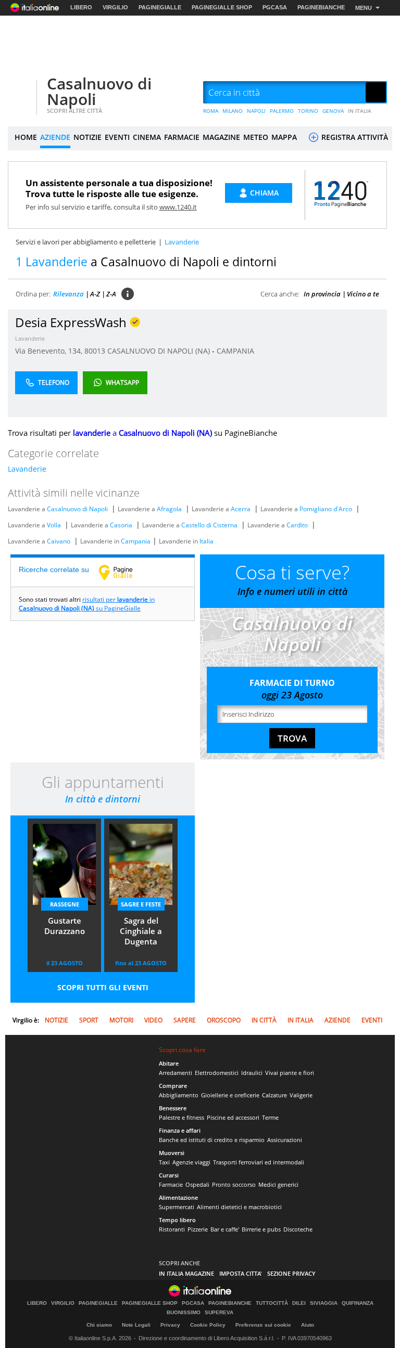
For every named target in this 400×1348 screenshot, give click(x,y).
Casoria (121, 525)
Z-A (111, 294)
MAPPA (284, 137)
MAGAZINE (221, 137)
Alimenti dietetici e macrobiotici (239, 1207)
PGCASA (274, 7)
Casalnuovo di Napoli (99, 91)
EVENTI (117, 137)
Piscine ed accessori (233, 1117)
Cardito (297, 525)
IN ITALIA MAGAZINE (186, 1273)
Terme (270, 1117)
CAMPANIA (235, 351)
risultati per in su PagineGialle (87, 604)
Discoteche (297, 1229)
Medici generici (278, 1184)
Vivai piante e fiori (289, 1073)
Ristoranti (172, 1229)
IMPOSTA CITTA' (240, 1273)
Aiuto (307, 1325)
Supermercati (176, 1207)
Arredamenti (175, 1073)
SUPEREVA (219, 1312)
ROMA (210, 110)
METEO (255, 137)
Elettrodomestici (217, 1073)
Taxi (164, 1162)
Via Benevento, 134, (49, 351)
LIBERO (81, 7)
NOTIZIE (87, 137)
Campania (136, 541)
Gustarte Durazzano (64, 925)
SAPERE (184, 1020)
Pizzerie (198, 1229)
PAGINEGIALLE (160, 7)
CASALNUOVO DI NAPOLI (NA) (159, 351)
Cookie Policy (208, 1325)
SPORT (88, 1020)
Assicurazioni (284, 1140)
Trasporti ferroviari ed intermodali (258, 1162)
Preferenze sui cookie (263, 1325)
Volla (54, 525)
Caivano (58, 541)
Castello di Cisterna (209, 525)
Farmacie (171, 1184)
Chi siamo (99, 1325)
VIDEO (153, 1020)
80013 (94, 351)
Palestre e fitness (181, 1117)
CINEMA (147, 137)
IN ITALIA (359, 110)
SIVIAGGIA (324, 1303)
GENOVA (333, 110)
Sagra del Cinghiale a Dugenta (141, 931)
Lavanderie (30, 338)
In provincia (322, 294)
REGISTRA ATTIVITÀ (353, 137)
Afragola (169, 508)
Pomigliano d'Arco (325, 508)
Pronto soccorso (234, 1184)
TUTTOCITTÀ (272, 1303)
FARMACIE (181, 137)
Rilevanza (68, 294)
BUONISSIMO (184, 1312)
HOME (26, 137)
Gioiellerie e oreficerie (230, 1095)
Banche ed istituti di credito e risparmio (212, 1140)
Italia (206, 541)
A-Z (95, 294)
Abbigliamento (178, 1095)
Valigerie (301, 1095)
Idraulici (251, 1073)
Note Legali (136, 1325)
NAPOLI (256, 110)
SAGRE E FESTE (141, 904)
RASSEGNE (64, 904)
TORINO (308, 110)
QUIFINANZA (357, 1303)
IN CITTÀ (264, 1020)
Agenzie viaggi (191, 1162)
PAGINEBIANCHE (321, 7)
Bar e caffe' (224, 1229)
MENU (363, 8)
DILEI (299, 1303)
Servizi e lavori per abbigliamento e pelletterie (86, 242)
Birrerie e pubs (261, 1229)
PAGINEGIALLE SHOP (222, 7)
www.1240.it (178, 207)
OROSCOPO (224, 1020)
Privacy (170, 1325)
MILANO (232, 110)
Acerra (241, 508)
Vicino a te (363, 294)
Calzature (274, 1095)
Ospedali (197, 1184)
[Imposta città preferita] (20, 93)
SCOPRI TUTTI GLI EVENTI (102, 987)
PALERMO (282, 110)
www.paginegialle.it (123, 572)
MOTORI (121, 1020)
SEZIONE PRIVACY (291, 1273)
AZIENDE (55, 137)
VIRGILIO (115, 7)
